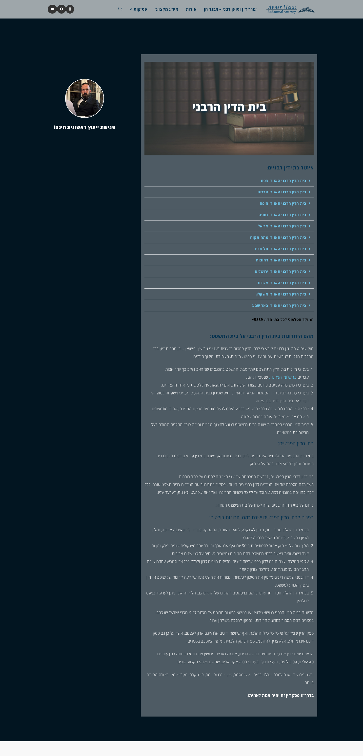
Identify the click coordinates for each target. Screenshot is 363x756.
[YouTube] (52, 9)
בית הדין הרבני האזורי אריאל (282, 225)
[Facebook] (61, 9)
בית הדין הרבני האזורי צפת (283, 180)
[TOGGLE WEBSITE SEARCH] (120, 9)
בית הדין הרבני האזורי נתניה (282, 214)
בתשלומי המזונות (282, 377)
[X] (70, 9)
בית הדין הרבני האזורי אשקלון (281, 294)
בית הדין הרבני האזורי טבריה (282, 191)
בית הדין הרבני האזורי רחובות (281, 260)
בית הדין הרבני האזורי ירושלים (280, 271)
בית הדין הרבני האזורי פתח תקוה (278, 237)
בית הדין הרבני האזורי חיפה (283, 203)
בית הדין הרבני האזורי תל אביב (280, 248)
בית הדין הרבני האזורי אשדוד (281, 282)
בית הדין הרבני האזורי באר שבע (279, 305)
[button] (229, 180)
